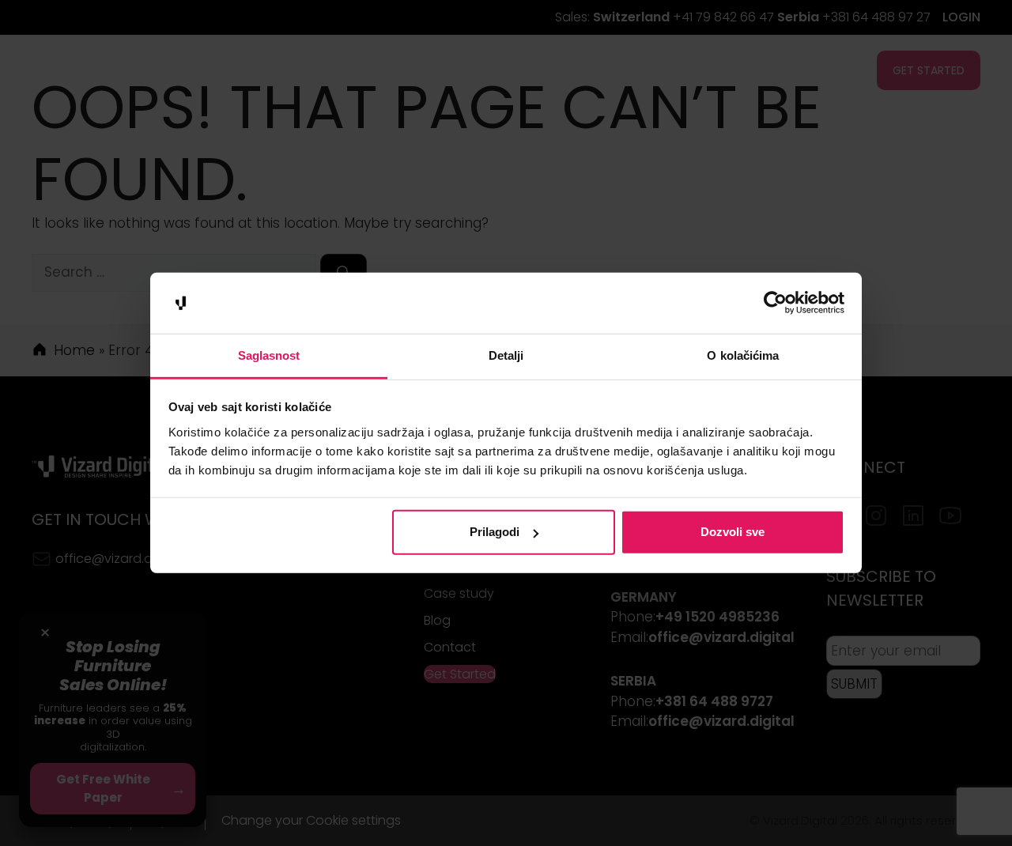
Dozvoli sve (732, 531)
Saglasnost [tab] (269, 355)
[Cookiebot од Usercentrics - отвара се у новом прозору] (775, 303)
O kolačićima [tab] (743, 355)
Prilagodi (494, 531)
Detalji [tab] (506, 355)
